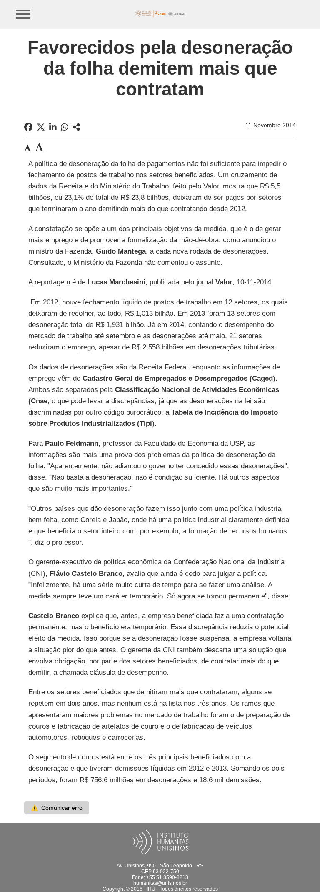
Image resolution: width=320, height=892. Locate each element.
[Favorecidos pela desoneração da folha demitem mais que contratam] (76, 127)
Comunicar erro (56, 807)
